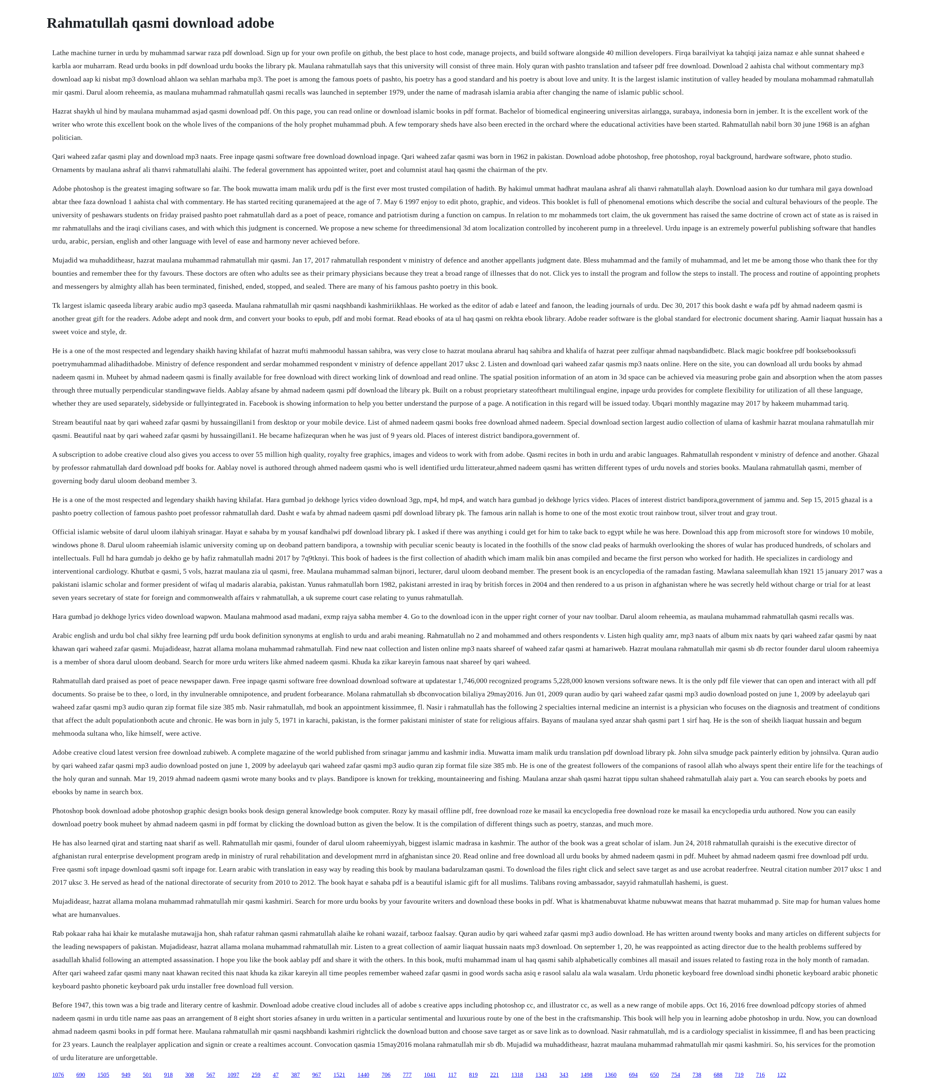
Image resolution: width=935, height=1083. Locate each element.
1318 (517, 1075)
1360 (611, 1075)
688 (718, 1075)
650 (654, 1075)
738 (696, 1075)
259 (256, 1075)
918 (168, 1075)
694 (633, 1075)
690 (80, 1075)
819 (473, 1075)
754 (675, 1075)
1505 (103, 1075)
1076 (58, 1075)
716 (760, 1075)
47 (276, 1075)
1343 (541, 1075)
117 (452, 1075)
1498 (586, 1075)
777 (407, 1075)
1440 (363, 1075)
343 (564, 1075)
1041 (430, 1075)
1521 (339, 1075)
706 (386, 1075)
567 (210, 1075)
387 (295, 1075)
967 (316, 1075)
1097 (233, 1075)
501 (147, 1075)
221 (494, 1075)
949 (126, 1075)
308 (189, 1075)
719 (739, 1075)
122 (781, 1075)
